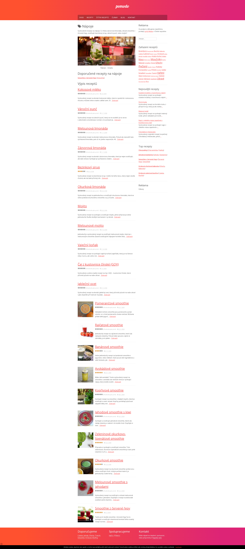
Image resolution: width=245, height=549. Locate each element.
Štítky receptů (102, 17)
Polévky (159, 67)
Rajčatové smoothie (109, 325)
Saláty (164, 70)
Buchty (156, 51)
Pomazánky (143, 70)
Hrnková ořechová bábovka (149, 166)
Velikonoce (146, 76)
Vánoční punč (87, 109)
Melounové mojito (91, 225)
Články (115, 17)
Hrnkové (160, 54)
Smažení (142, 73)
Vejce (141, 76)
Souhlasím (178, 547)
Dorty (151, 54)
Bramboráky (150, 51)
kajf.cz (111, 535)
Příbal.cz (117, 535)
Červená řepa (142, 81)
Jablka (165, 54)
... (166, 97)
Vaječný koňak (88, 245)
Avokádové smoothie (110, 368)
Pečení (143, 66)
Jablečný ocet (87, 284)
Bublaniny (163, 155)
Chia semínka (153, 150)
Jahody (141, 56)
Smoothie (100, 78)
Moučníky (156, 59)
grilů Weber (149, 31)
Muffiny (164, 59)
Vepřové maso (154, 76)
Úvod (81, 17)
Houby (155, 54)
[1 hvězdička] (78, 93)
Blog (123, 17)
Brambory (143, 51)
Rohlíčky (159, 70)
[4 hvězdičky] (83, 93)
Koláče (154, 56)
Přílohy (154, 70)
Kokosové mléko (89, 89)
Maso (141, 59)
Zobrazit (115, 100)
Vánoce (147, 79)
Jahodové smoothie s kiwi (113, 412)
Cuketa (141, 54)
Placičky (150, 67)
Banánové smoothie (109, 347)
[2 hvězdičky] (80, 93)
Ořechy (159, 62)
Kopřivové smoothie (109, 390)
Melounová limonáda (93, 128)
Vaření (160, 72)
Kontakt (131, 17)
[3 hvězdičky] (81, 93)
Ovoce (153, 63)
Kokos (149, 56)
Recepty (90, 17)
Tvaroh (154, 73)
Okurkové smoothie (109, 460)
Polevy (154, 67)
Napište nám (157, 538)
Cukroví (146, 53)
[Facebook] (2, 544)
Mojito (82, 206)
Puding (149, 70)
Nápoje (142, 63)
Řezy (147, 81)
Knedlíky (145, 56)
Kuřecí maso (161, 56)
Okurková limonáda (92, 187)
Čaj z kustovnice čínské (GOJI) (98, 264)
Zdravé (160, 78)
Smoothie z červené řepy (112, 508)
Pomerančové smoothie (112, 303)
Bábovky (162, 51)
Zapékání (153, 79)
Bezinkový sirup (89, 167)
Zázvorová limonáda (92, 148)
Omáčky (147, 63)
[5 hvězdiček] (84, 93)
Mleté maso (147, 59)
